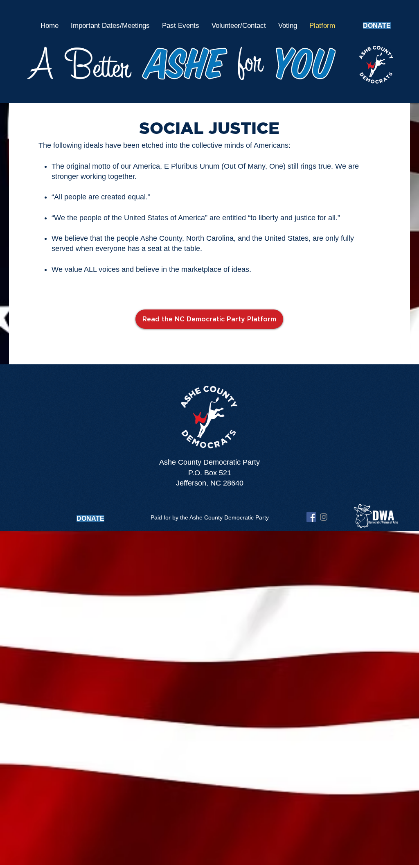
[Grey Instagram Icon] (324, 517)
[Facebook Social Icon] (311, 517)
